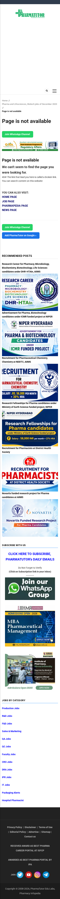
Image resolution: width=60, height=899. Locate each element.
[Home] (30, 13)
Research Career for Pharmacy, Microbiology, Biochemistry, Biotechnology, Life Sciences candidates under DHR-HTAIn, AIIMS (25, 268)
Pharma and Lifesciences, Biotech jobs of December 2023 (29, 104)
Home (5, 100)
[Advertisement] (30, 55)
